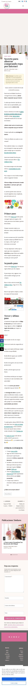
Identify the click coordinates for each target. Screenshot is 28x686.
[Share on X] (2, 349)
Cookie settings (14, 683)
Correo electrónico (10, 605)
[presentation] (14, 532)
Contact (21, 659)
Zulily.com (13, 469)
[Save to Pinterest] (2, 336)
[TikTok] (21, 1)
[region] (14, 676)
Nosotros (21, 658)
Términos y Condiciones (21, 655)
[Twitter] (11, 637)
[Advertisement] (14, 28)
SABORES (7, 656)
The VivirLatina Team (12, 69)
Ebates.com (14, 266)
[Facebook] (22, 1)
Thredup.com (19, 431)
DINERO (7, 658)
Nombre (7, 598)
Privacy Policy (21, 651)
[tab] (12, 554)
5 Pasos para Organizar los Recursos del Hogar (13, 543)
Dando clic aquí (10, 435)
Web (6, 613)
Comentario (8, 576)
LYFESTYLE (7, 654)
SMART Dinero (7, 56)
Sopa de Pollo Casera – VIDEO (8, 504)
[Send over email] (2, 345)
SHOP (7, 652)
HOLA (7, 650)
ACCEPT (14, 679)
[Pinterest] (24, 1)
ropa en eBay (14, 451)
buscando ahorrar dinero (10, 152)
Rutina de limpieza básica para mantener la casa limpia (20, 506)
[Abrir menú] (23, 6)
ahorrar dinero (16, 116)
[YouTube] (26, 1)
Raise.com (13, 217)
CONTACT (7, 660)
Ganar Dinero (8, 493)
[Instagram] (19, 1)
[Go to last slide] (4, 538)
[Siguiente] (24, 538)
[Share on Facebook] (2, 341)
